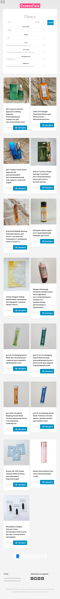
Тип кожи (26, 49)
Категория (25, 26)
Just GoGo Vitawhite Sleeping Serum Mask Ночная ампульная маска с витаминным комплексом (16, 418)
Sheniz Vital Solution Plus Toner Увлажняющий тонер (43, 473)
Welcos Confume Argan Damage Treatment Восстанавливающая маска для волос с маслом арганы (42, 176)
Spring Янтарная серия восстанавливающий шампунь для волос (42, 233)
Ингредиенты (25, 56)
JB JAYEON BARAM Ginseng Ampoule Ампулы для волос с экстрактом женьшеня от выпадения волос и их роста (16, 236)
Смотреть (22, 128)
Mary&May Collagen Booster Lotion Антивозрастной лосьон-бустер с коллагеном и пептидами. (16, 532)
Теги (25, 42)
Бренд (26, 34)
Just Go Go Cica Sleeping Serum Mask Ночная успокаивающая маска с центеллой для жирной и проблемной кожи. (43, 360)
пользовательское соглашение (12, 578)
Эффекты (26, 63)
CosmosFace (30, 5)
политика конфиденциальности (12, 580)
